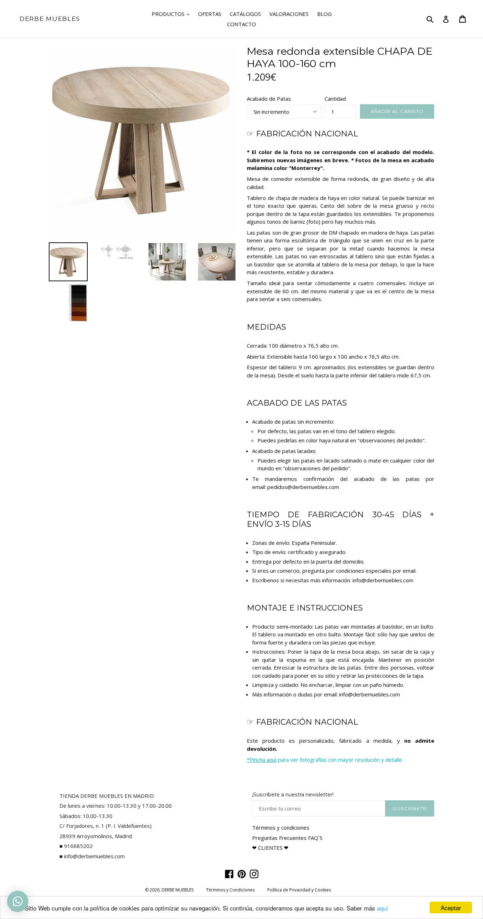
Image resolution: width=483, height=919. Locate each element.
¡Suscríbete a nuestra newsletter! (292, 795)
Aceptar (451, 907)
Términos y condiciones (280, 827)
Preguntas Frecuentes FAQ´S (287, 837)
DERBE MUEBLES (49, 18)
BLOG (324, 13)
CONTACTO (241, 24)
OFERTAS (209, 13)
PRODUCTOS (172, 13)
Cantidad (335, 98)
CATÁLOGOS (245, 13)
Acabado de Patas (269, 98)
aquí (382, 907)
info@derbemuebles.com (383, 580)
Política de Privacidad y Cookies (299, 890)
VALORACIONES (289, 13)
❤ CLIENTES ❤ (270, 847)
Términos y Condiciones (230, 890)
